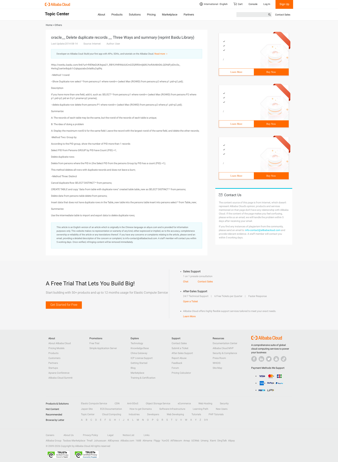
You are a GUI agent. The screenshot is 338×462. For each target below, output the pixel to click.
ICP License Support (142, 358)
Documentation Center (225, 343)
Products (117, 14)
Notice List (128, 435)
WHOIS (216, 363)
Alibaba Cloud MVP (223, 348)
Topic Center (88, 414)
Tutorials (196, 414)
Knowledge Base (140, 348)
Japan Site (87, 408)
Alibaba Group (53, 440)
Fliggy (157, 440)
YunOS (165, 440)
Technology (137, 343)
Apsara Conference (58, 372)
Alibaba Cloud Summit (60, 377)
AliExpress (113, 440)
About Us (69, 435)
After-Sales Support (182, 353)
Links (146, 435)
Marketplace (169, 14)
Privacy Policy (90, 435)
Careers (50, 435)
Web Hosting (205, 403)
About (101, 14)
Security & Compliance (225, 353)
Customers (54, 358)
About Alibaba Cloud (59, 343)
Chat (185, 281)
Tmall (89, 440)
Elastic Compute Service (94, 403)
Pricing (151, 14)
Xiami (213, 440)
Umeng (204, 440)
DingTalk (222, 440)
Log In (266, 4)
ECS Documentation (111, 408)
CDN (117, 403)
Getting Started (139, 363)
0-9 (206, 419)
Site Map (217, 367)
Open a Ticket (190, 301)
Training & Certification (143, 377)
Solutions (135, 14)
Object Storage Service (158, 403)
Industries (134, 414)
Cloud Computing (111, 414)
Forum (175, 367)
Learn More (236, 72)
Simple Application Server (103, 348)
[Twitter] (269, 359)
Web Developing (175, 414)
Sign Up (284, 4)
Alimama (147, 440)
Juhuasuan (100, 440)
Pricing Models (56, 348)
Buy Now (271, 72)
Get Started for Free (63, 304)
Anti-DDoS (132, 403)
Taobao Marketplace (74, 440)
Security (224, 403)
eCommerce (184, 403)
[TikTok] (283, 359)
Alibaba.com (127, 440)
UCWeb (195, 440)
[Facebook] (254, 359)
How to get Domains (141, 408)
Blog (133, 367)
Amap (186, 440)
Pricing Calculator (181, 372)
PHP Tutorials (216, 414)
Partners (189, 14)
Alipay (231, 440)
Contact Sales (282, 14)
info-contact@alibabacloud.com (262, 230)
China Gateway (139, 353)
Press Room (219, 358)
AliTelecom (176, 440)
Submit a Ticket (180, 348)
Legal (110, 435)
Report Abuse (179, 358)
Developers (153, 414)
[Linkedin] (261, 359)
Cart (240, 4)
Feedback (177, 363)
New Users (221, 408)
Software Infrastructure (172, 408)
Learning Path (200, 408)
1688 (138, 440)
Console (253, 4)
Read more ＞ (161, 53)
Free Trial (94, 343)
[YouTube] (276, 359)
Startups (53, 367)
